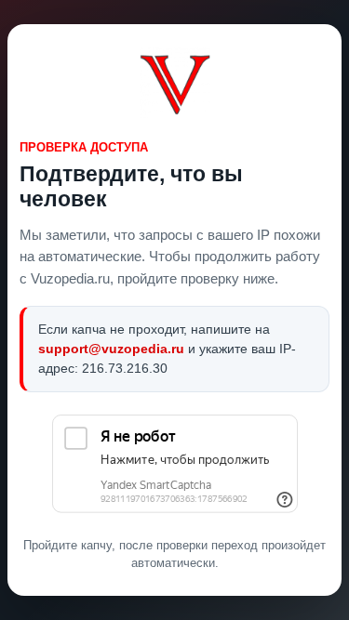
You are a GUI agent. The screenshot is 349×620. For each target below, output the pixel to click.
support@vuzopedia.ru (111, 348)
